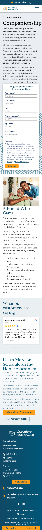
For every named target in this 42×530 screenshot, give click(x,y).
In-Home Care (9, 461)
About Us (7, 458)
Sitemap (21, 514)
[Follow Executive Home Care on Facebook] (18, 504)
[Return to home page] (21, 433)
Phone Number (12, 116)
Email (7, 108)
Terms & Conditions (22, 162)
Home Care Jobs (10, 470)
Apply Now (8, 476)
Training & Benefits (12, 473)
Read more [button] (9, 340)
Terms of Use (13, 510)
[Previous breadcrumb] (3, 17)
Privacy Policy (29, 510)
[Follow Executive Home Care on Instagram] (23, 504)
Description (10, 131)
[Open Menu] (37, 8)
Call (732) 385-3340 (16, 419)
